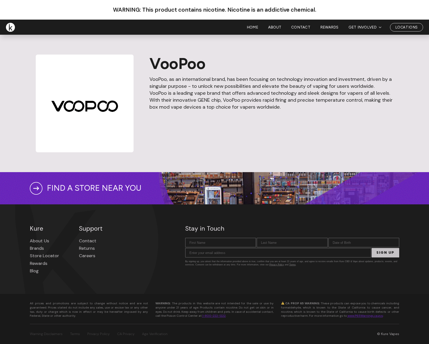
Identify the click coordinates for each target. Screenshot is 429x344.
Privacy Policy (276, 264)
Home (252, 27)
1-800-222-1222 (214, 316)
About (274, 27)
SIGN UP (385, 252)
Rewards (329, 27)
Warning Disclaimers (46, 334)
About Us (39, 241)
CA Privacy (126, 334)
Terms (292, 264)
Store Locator (44, 256)
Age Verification (155, 334)
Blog (34, 271)
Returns (87, 248)
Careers (87, 256)
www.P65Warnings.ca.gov (365, 316)
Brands (37, 248)
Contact (300, 27)
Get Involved (363, 27)
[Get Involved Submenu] (381, 27)
